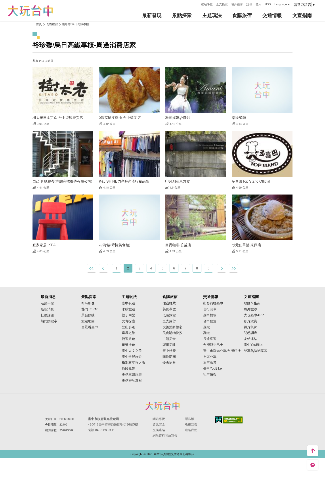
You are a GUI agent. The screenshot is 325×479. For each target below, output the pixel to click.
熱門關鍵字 (49, 321)
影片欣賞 (250, 321)
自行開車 (209, 309)
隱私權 (189, 418)
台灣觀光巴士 (213, 345)
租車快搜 (209, 374)
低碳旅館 (169, 315)
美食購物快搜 (172, 333)
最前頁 (91, 268)
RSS (268, 4)
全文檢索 (222, 4)
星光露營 (169, 321)
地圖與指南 (252, 303)
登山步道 (128, 327)
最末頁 (233, 268)
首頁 (39, 24)
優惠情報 (169, 362)
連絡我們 (191, 429)
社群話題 (47, 315)
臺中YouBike (212, 368)
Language (280, 4)
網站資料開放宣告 (165, 435)
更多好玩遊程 (132, 380)
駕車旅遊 (209, 362)
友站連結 (250, 339)
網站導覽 (207, 4)
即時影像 (88, 303)
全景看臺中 (89, 327)
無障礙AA (233, 420)
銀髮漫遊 (128, 345)
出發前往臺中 (213, 303)
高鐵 (206, 333)
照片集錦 (250, 327)
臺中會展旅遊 (132, 357)
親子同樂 (128, 315)
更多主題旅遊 (132, 374)
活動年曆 (47, 303)
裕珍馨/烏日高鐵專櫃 (75, 24)
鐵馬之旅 (128, 333)
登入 (258, 4)
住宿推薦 (169, 303)
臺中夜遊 (128, 303)
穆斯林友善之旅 (133, 362)
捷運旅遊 (128, 339)
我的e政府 (218, 419)
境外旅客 (237, 4)
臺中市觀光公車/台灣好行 (222, 351)
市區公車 (209, 357)
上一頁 (103, 268)
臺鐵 (206, 327)
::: (196, 4)
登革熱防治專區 (255, 351)
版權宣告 (191, 424)
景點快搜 (88, 315)
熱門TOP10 (89, 309)
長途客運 (209, 339)
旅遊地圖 (88, 321)
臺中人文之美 (132, 351)
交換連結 (159, 429)
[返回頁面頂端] (312, 450)
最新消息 (47, 309)
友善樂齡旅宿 (172, 327)
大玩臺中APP (254, 315)
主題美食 (169, 339)
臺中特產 (169, 351)
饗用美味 (169, 345)
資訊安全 (159, 424)
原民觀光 (128, 368)
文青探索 (128, 321)
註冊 (249, 4)
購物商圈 (169, 357)
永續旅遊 (128, 309)
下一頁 (221, 268)
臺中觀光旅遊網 (30, 11)
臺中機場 (209, 315)
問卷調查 (250, 333)
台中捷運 (209, 321)
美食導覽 (169, 309)
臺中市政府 (162, 405)
